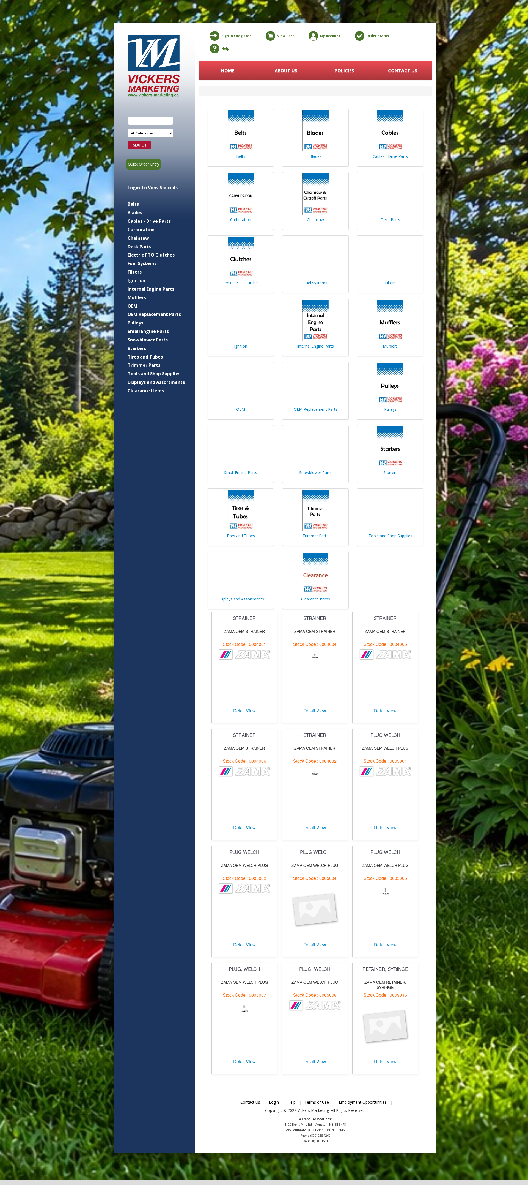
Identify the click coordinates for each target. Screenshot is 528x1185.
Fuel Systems (142, 263)
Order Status (377, 36)
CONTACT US (402, 71)
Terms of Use (316, 1102)
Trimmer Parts (144, 365)
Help (225, 48)
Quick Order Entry (143, 164)
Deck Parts (139, 247)
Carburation (141, 230)
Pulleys (135, 323)
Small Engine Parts (148, 331)
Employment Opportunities (363, 1102)
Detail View (244, 710)
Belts (133, 204)
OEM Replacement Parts (154, 314)
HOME (227, 71)
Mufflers (137, 297)
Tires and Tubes (145, 357)
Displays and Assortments (156, 382)
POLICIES (344, 71)
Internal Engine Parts (151, 289)
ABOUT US (286, 71)
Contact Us (250, 1102)
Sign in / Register (236, 36)
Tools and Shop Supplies (154, 374)
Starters (137, 348)
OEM (133, 306)
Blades (135, 213)
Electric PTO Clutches (151, 255)
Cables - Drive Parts (149, 221)
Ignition (136, 280)
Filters (135, 272)
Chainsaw (138, 238)
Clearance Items (146, 391)
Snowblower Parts (148, 340)
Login (274, 1102)
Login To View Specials (153, 187)
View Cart (285, 36)
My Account (330, 36)
